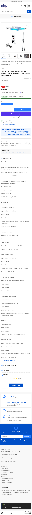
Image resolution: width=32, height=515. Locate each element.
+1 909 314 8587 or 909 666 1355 (21, 152)
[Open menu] (29, 6)
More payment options (16, 117)
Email (12, 152)
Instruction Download (9, 360)
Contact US (4, 466)
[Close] (29, 505)
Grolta (2, 68)
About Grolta (4, 468)
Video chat (4, 152)
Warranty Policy (5, 480)
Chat (9, 152)
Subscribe (26, 436)
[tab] (16, 385)
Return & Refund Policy (7, 472)
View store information (9, 124)
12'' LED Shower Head (7, 104)
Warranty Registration (6, 482)
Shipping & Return (5, 470)
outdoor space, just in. (16, 507)
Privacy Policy (4, 474)
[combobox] (16, 11)
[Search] (29, 11)
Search (3, 476)
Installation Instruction (7, 478)
